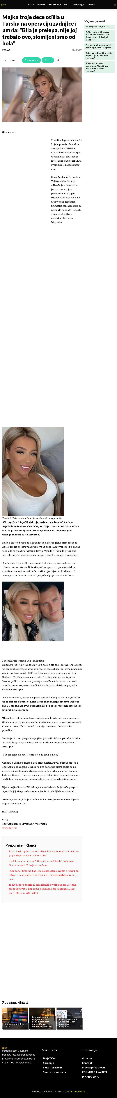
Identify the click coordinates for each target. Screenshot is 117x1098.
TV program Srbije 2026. (14, 1025)
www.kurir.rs (9, 827)
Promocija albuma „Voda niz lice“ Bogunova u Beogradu (68, 1023)
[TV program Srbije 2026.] (15, 1018)
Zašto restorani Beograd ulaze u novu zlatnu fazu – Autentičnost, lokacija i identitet (42, 1022)
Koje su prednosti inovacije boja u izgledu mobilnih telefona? (99, 55)
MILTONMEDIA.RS (77, 1092)
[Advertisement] (25, 185)
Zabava (6, 50)
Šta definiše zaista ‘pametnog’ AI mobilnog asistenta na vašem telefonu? (97, 67)
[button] (115, 5)
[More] (58, 60)
